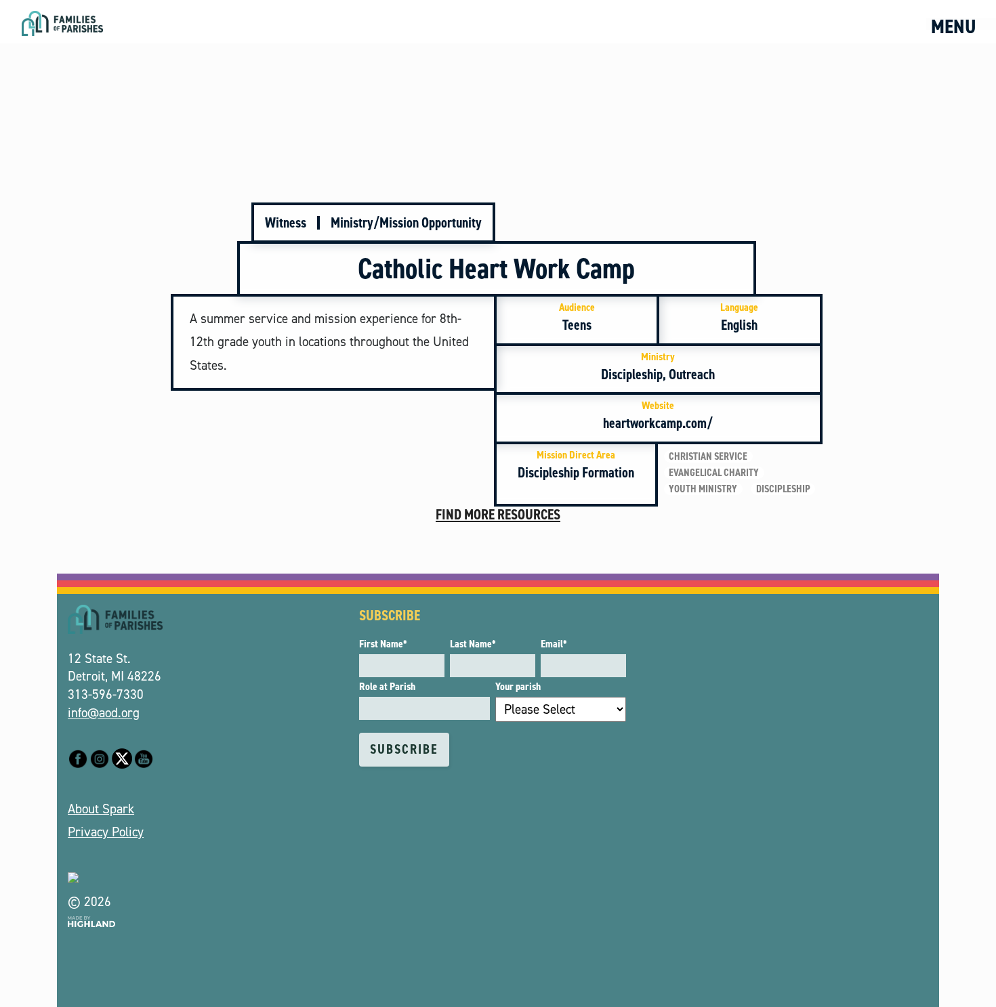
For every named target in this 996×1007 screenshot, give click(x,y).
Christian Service (708, 456)
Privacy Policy (106, 831)
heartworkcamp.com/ (658, 415)
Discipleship (783, 489)
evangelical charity (714, 473)
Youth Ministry (703, 489)
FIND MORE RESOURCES (498, 514)
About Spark (101, 808)
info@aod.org (104, 712)
